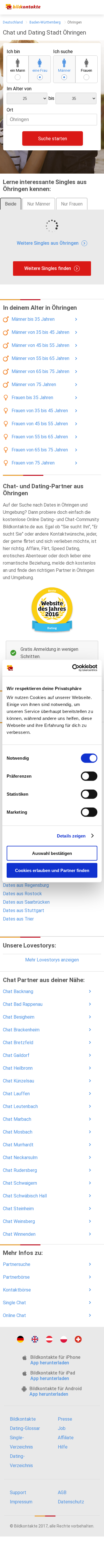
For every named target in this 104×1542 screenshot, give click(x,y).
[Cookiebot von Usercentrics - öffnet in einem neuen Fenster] (73, 668)
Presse (65, 1419)
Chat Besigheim (18, 1017)
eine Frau (39, 70)
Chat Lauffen (16, 1093)
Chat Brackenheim (21, 1030)
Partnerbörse (16, 1277)
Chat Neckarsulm (20, 1157)
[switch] (89, 776)
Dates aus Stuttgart (23, 910)
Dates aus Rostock (22, 893)
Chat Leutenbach (20, 1106)
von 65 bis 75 (40, 371)
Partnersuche (16, 1264)
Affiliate (66, 1437)
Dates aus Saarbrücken (26, 902)
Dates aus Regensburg (26, 885)
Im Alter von (19, 88)
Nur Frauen (72, 204)
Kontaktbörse (17, 1290)
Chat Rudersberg (20, 1170)
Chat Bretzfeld (18, 1042)
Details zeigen (71, 835)
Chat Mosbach (17, 1132)
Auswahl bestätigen (52, 853)
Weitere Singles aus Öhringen (48, 243)
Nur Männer (38, 204)
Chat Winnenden (19, 1234)
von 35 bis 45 (40, 332)
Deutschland (13, 22)
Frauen (86, 70)
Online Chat (14, 1315)
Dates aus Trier (18, 919)
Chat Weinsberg (19, 1221)
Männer (64, 70)
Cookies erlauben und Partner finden (52, 870)
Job (62, 1428)
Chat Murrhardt (18, 1145)
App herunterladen (49, 1363)
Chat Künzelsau (18, 1081)
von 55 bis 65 (40, 358)
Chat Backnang (18, 991)
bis (51, 98)
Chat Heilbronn (18, 1068)
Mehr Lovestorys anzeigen (52, 960)
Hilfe (63, 1447)
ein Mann (17, 70)
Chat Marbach (17, 1119)
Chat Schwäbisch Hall (25, 1196)
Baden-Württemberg (45, 22)
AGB (62, 1492)
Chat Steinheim (18, 1208)
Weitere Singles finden (47, 268)
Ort (10, 110)
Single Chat (14, 1302)
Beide (10, 204)
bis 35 (33, 319)
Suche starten (52, 138)
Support (18, 1492)
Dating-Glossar (25, 1428)
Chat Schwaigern (20, 1183)
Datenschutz (71, 1502)
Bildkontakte (23, 1419)
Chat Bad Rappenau (22, 1004)
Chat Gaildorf (16, 1055)
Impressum (21, 1502)
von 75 (34, 384)
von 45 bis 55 (40, 345)
